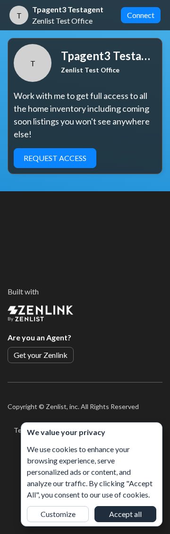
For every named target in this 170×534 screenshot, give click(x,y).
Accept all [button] (125, 513)
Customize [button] (58, 513)
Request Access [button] (55, 157)
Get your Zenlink (41, 354)
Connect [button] (140, 14)
